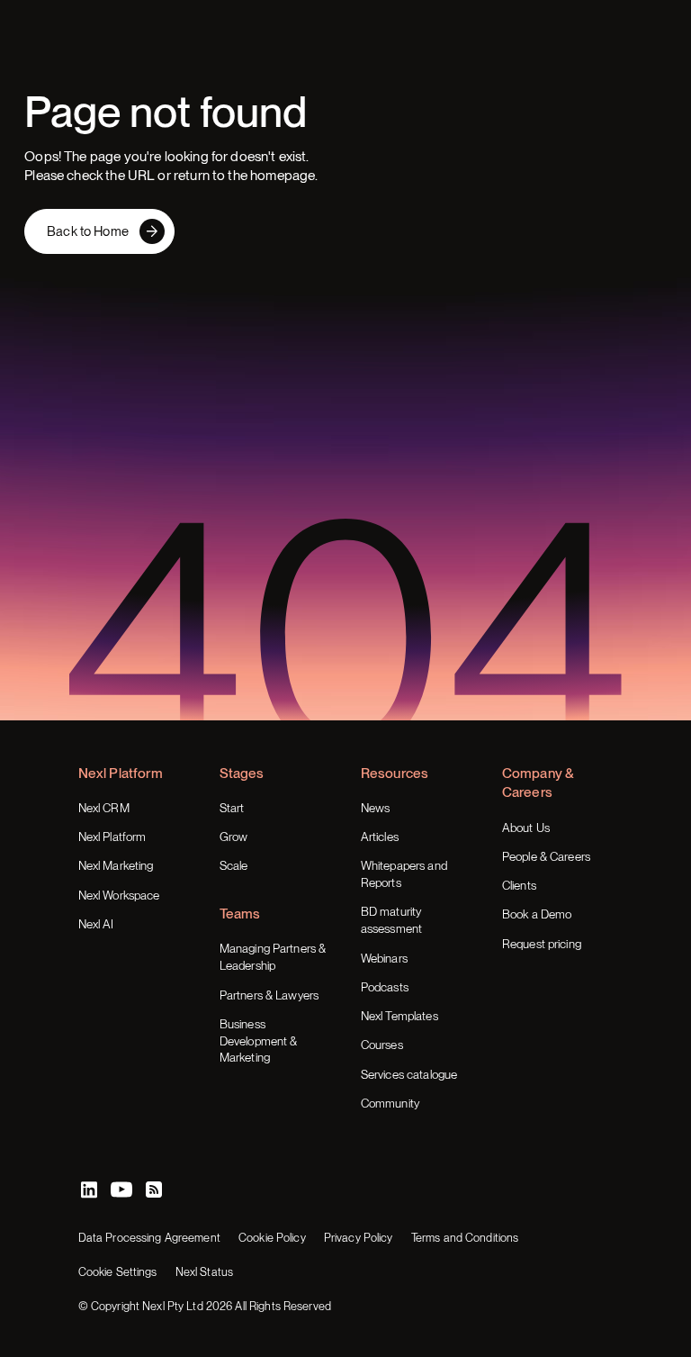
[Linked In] (89, 1189)
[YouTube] (121, 1189)
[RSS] (154, 1189)
